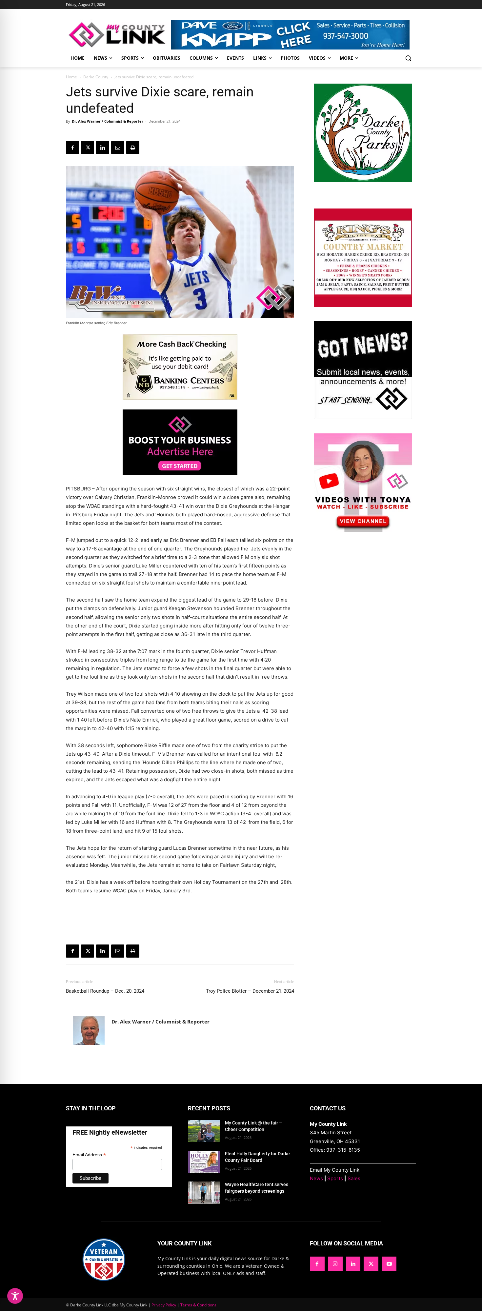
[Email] (117, 147)
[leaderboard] (293, 35)
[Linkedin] (102, 147)
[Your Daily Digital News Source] (118, 34)
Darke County (95, 77)
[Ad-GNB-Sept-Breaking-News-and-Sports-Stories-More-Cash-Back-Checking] (180, 405)
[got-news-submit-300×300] (363, 417)
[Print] (132, 147)
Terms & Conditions (198, 1305)
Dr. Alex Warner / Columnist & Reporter (107, 121)
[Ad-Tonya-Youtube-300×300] (363, 530)
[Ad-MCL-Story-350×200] (180, 480)
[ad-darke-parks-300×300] (363, 180)
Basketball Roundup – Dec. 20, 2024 (105, 991)
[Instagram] (335, 1264)
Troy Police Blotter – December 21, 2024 (250, 991)
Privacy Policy (163, 1305)
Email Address (89, 1155)
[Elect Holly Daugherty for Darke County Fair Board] (204, 1162)
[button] (408, 58)
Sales (354, 1178)
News (316, 1178)
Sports (335, 1178)
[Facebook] (72, 147)
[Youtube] (389, 1264)
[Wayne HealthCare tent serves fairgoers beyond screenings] (204, 1193)
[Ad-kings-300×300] (363, 305)
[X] (87, 147)
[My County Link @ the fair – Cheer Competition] (204, 1131)
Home (71, 77)
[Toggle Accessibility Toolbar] (15, 1295)
